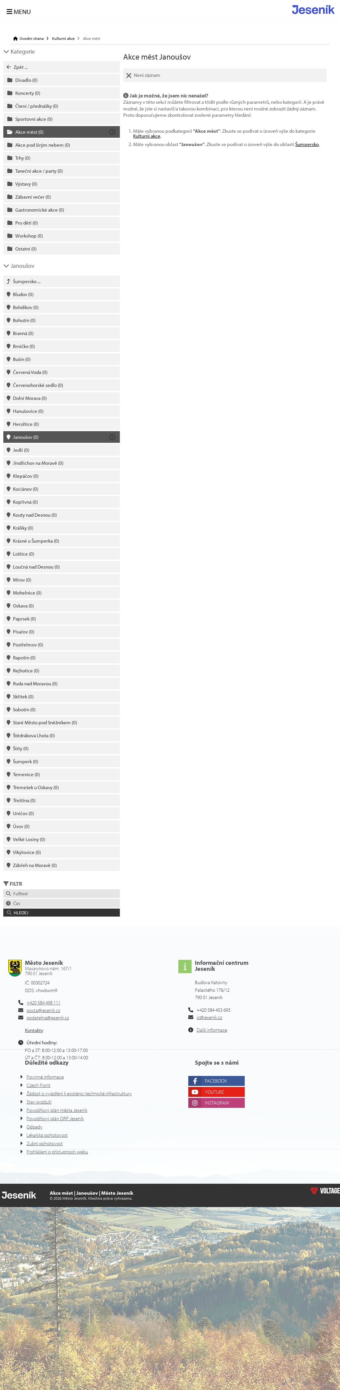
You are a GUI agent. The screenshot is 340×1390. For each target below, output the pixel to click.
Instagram (217, 1103)
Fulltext (19, 894)
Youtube (214, 1092)
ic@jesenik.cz (209, 1017)
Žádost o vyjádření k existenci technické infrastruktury (79, 1093)
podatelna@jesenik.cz (48, 1017)
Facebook (216, 1081)
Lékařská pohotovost (47, 1135)
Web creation (325, 1190)
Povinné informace (45, 1077)
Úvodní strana (313, 9)
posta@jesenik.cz (43, 1010)
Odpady (34, 1127)
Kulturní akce (63, 39)
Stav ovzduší (39, 1102)
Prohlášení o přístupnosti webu (57, 1151)
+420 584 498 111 (43, 1002)
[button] (61, 913)
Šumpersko (307, 144)
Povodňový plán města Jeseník (57, 1110)
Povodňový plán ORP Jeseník (55, 1118)
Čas (15, 903)
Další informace (212, 1030)
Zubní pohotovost (45, 1143)
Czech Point (38, 1085)
